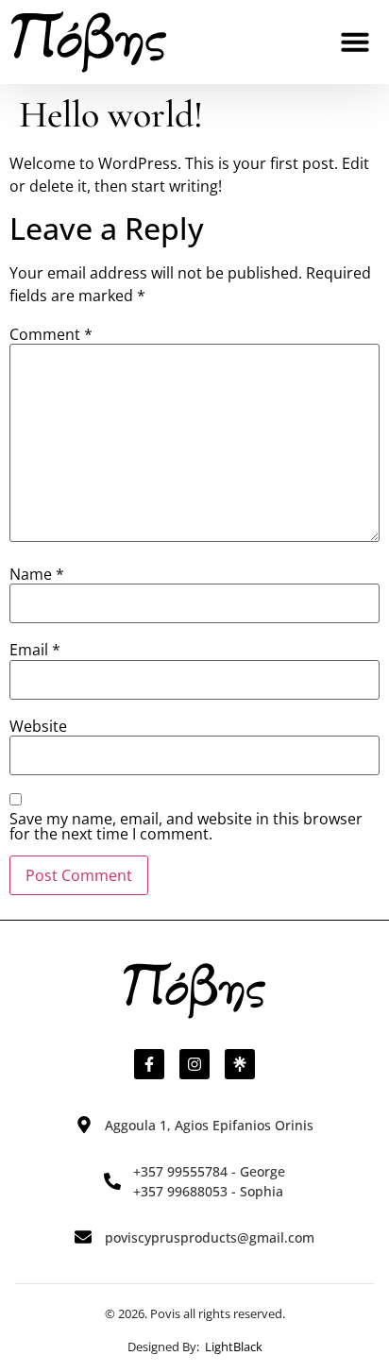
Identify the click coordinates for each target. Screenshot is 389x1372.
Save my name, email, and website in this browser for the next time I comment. (186, 826)
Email (34, 649)
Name (36, 574)
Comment (51, 334)
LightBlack (233, 1346)
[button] (355, 41)
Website (38, 726)
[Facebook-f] (149, 1064)
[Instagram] (194, 1064)
